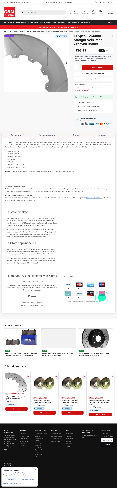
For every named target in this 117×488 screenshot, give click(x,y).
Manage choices (8, 483)
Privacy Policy (24, 436)
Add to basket (97, 68)
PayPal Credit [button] (11, 404)
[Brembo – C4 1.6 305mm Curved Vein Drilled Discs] (44, 383)
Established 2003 (107, 2)
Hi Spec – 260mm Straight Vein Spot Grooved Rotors (16, 397)
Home (5, 31)
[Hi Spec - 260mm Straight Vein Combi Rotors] (112, 36)
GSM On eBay (55, 441)
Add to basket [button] (16, 409)
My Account (74, 13)
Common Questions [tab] (48, 135)
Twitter (68, 436)
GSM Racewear (56, 433)
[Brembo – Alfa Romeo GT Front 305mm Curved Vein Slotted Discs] (100, 383)
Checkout (110, 13)
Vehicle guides (24, 441)
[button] (61, 36)
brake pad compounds (94, 198)
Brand (10, 31)
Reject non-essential (28, 479)
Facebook (69, 433)
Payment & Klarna (41, 433)
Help (93, 13)
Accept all (11, 479)
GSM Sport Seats (56, 436)
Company (23, 433)
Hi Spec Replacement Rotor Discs (34, 31)
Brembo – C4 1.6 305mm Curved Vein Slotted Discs (70, 401)
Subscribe (107, 445)
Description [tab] (17, 135)
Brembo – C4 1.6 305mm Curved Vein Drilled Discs (42, 401)
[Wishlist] (28, 373)
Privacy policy (18, 483)
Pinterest (69, 441)
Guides (99, 2)
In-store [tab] (77, 135)
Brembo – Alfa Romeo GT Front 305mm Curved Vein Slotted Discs (99, 402)
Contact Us (84, 13)
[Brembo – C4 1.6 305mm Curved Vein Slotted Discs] (72, 383)
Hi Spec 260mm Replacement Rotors (56, 31)
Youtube (69, 444)
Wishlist (101, 13)
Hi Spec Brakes (18, 31)
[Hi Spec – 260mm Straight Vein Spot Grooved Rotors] (16, 382)
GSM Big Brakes (56, 439)
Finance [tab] (103, 135)
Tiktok (68, 446)
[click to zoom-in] (36, 63)
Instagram (69, 439)
